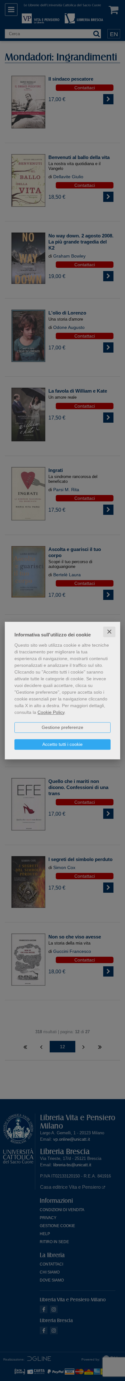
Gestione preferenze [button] (62, 727)
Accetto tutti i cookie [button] (62, 744)
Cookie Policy (51, 712)
